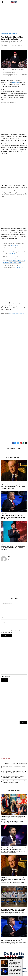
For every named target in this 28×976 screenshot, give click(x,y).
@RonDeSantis (13, 254)
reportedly (15, 82)
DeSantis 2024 (4, 33)
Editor (6, 45)
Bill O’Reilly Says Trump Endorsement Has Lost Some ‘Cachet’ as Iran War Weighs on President (13, 486)
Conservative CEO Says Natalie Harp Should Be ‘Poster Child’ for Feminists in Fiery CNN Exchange (15, 762)
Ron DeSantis (11, 448)
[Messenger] (15, 443)
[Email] (26, 443)
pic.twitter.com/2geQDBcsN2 (12, 262)
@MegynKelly (15, 245)
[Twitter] (18, 443)
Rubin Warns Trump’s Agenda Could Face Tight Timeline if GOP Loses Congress (13, 547)
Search (2, 719)
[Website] (9, 559)
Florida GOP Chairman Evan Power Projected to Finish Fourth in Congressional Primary (14, 776)
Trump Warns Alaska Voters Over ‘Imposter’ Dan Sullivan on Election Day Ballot (13, 517)
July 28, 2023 (19, 267)
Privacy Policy (23, 971)
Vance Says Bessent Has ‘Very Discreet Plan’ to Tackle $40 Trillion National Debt (14, 767)
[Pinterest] (21, 443)
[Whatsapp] (23, 443)
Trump (18, 448)
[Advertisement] (14, 19)
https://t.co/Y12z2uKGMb (17, 261)
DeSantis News (13, 33)
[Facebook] (13, 443)
